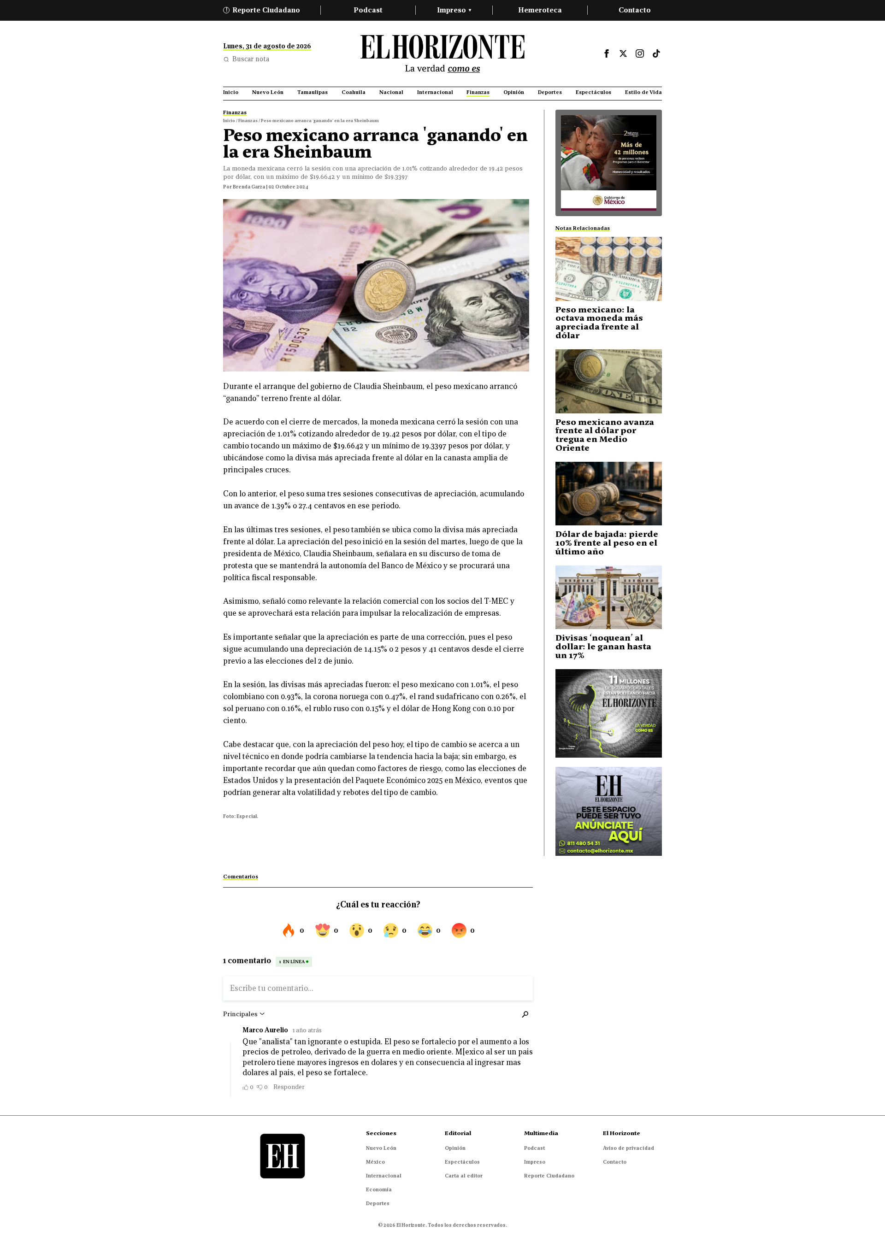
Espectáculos (462, 1162)
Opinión (455, 1148)
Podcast (368, 10)
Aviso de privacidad (628, 1148)
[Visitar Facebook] (606, 53)
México (375, 1162)
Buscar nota (250, 59)
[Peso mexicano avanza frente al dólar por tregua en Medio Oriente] (608, 381)
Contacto (635, 10)
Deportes (377, 1203)
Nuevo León (381, 1148)
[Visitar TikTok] (656, 53)
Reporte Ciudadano (263, 10)
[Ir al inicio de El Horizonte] (442, 54)
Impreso (454, 10)
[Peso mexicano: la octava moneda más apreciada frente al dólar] (608, 269)
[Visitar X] (623, 53)
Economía (379, 1189)
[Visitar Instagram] (639, 53)
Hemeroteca (540, 10)
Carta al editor (464, 1175)
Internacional (383, 1175)
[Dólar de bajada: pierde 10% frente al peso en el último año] (608, 494)
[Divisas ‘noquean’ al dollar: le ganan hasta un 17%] (608, 597)
